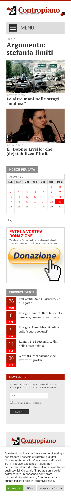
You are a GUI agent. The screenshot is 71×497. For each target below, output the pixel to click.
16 (60, 196)
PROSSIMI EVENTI (21, 292)
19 (27, 201)
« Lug (9, 220)
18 (18, 201)
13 (35, 196)
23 (60, 201)
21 (43, 201)
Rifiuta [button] (30, 488)
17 (10, 201)
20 (35, 201)
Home (9, 39)
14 (43, 196)
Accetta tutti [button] (14, 488)
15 (51, 196)
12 (27, 196)
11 (18, 196)
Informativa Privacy (43, 481)
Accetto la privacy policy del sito (27, 403)
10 (10, 196)
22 (51, 201)
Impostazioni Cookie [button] (50, 488)
